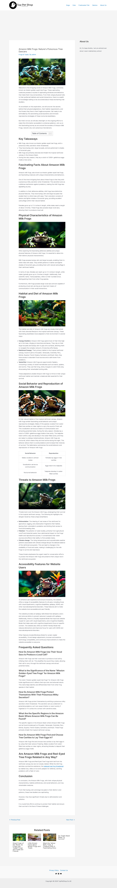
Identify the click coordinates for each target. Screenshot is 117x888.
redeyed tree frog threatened (53, 766)
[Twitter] (56, 873)
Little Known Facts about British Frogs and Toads (34, 845)
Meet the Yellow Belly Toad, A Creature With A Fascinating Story (49, 845)
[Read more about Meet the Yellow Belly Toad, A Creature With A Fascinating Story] (49, 837)
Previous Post (14, 820)
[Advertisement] (58, 22)
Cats (74, 5)
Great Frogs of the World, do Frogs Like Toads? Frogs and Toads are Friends (18, 847)
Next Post (70, 820)
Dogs (68, 5)
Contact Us (64, 870)
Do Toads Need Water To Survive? (64, 837)
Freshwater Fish (84, 5)
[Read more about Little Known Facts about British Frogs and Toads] (34, 837)
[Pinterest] (58, 873)
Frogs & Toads (23, 54)
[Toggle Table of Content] (49, 133)
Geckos (94, 5)
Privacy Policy (54, 870)
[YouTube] (61, 873)
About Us (103, 5)
